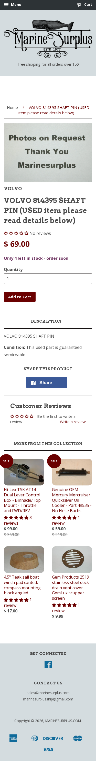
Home (12, 107)
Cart (87, 4)
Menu (15, 4)
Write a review (73, 421)
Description (46, 321)
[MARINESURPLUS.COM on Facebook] (48, 666)
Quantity (13, 269)
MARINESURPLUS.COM (63, 720)
